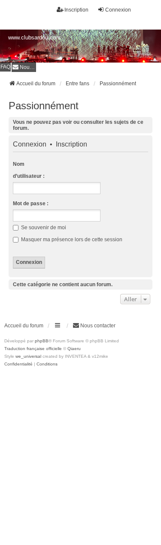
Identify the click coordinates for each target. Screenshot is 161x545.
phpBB (42, 340)
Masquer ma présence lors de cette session (71, 240)
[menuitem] (24, 67)
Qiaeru (74, 348)
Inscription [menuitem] (76, 10)
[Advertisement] (80, 452)
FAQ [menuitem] (5, 67)
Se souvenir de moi (43, 228)
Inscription (71, 144)
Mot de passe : (31, 204)
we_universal (28, 356)
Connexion (29, 144)
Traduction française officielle (33, 348)
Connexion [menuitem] (118, 10)
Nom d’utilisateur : (29, 170)
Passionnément (44, 105)
